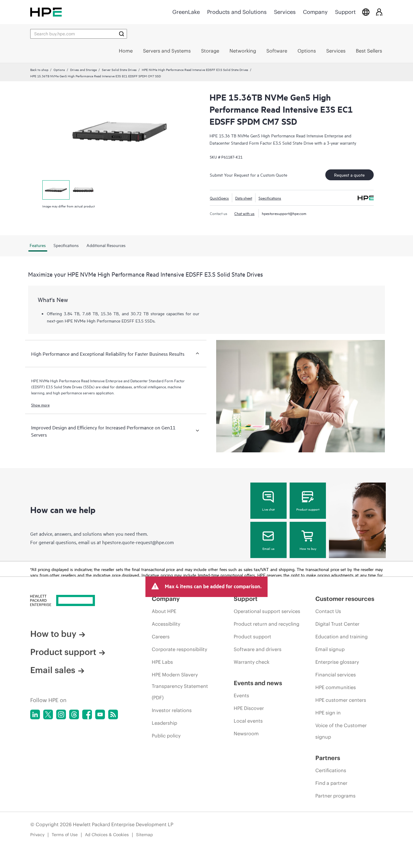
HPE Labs (162, 662)
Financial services (335, 675)
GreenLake (186, 11)
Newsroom (246, 733)
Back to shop (39, 69)
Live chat (268, 509)
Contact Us (328, 611)
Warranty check (251, 662)
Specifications (270, 198)
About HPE (164, 611)
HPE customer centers (340, 700)
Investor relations (172, 710)
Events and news (258, 683)
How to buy (308, 548)
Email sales (52, 670)
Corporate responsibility (179, 649)
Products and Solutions (237, 11)
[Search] (121, 34)
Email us (268, 548)
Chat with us (244, 213)
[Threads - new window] (74, 714)
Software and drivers (257, 649)
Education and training (341, 637)
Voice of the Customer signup (341, 731)
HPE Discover (249, 708)
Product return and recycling (266, 624)
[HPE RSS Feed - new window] (113, 714)
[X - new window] (48, 714)
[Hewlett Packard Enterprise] (46, 12)
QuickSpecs (219, 198)
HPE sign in (328, 713)
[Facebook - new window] (87, 714)
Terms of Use (65, 834)
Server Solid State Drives (119, 69)
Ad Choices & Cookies (107, 834)
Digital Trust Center (337, 624)
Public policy (166, 736)
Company (315, 11)
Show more (40, 404)
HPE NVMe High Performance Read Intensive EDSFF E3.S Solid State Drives (195, 69)
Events (241, 695)
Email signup (330, 649)
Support (345, 11)
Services (285, 11)
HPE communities (335, 687)
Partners (327, 758)
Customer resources (344, 598)
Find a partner (331, 783)
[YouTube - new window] (100, 714)
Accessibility (166, 624)
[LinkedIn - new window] (35, 714)
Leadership (164, 723)
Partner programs (335, 796)
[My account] (379, 12)
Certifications (330, 770)
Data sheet (243, 198)
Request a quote (349, 175)
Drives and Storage (83, 69)
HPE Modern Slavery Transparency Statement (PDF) (180, 686)
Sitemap (144, 834)
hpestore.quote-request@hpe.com (138, 542)
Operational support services (267, 611)
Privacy (37, 834)
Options (59, 69)
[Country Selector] (365, 12)
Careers (161, 637)
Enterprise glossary (337, 662)
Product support (308, 509)
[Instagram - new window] (61, 714)
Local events (248, 721)
